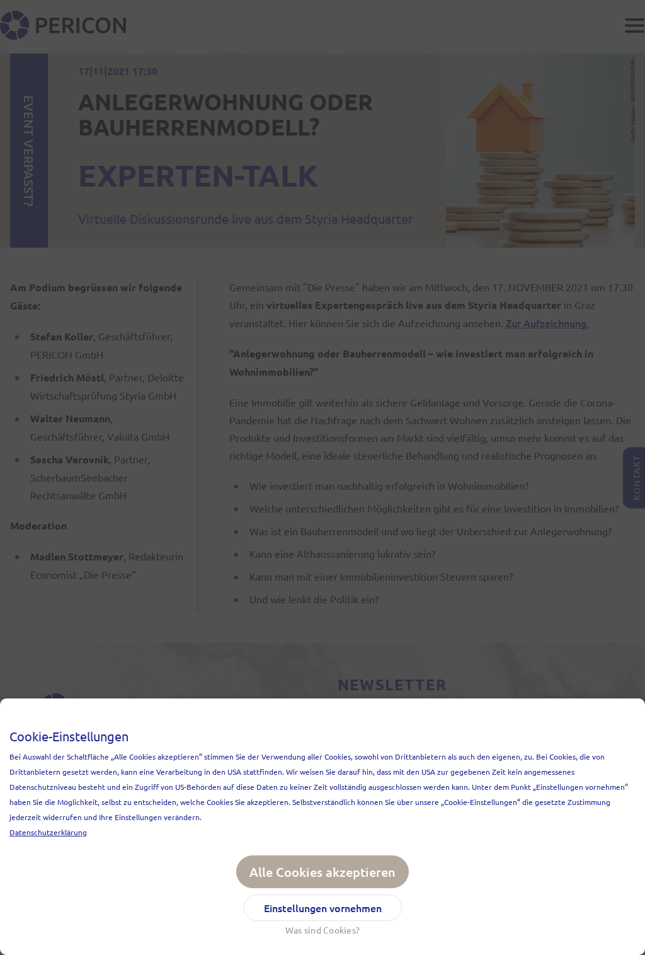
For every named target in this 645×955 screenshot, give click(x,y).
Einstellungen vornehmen (323, 908)
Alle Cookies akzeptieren (322, 872)
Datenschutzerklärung (48, 832)
